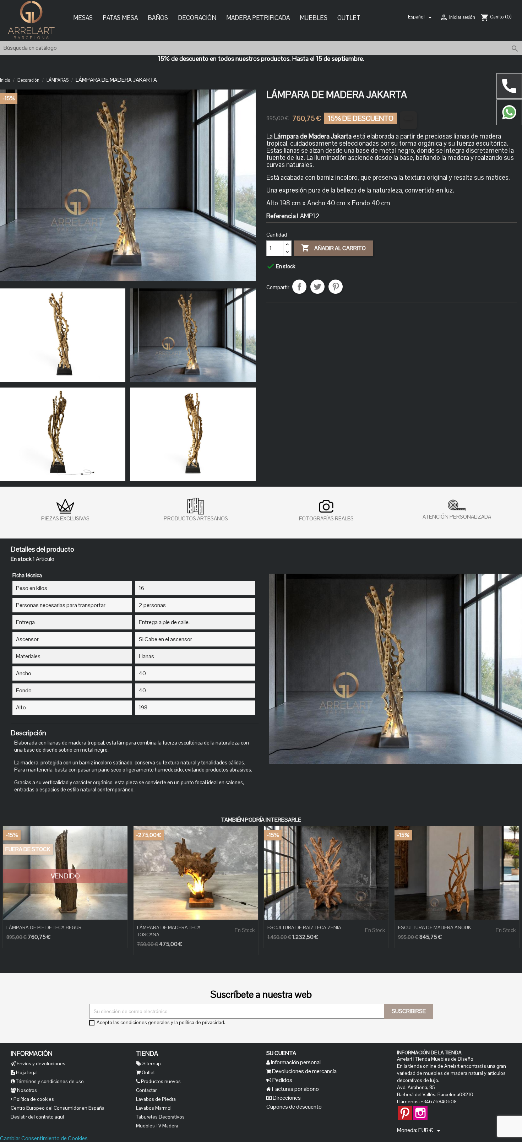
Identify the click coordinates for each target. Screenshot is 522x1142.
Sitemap (151, 1063)
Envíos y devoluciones (40, 1063)
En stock (21, 559)
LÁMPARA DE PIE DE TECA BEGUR (44, 927)
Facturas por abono (295, 1089)
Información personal (295, 1062)
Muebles (313, 17)
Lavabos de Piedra (156, 1099)
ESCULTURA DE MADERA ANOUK (434, 927)
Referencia (281, 215)
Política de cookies (33, 1099)
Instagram (420, 1109)
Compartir (299, 286)
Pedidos (281, 1080)
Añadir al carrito (333, 247)
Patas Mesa (120, 17)
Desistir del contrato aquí (37, 1117)
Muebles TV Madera (157, 1125)
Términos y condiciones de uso (49, 1081)
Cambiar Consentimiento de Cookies (44, 1138)
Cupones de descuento (294, 1106)
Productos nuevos (160, 1081)
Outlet (348, 17)
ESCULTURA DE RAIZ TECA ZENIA (304, 927)
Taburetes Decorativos (160, 1117)
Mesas (83, 17)
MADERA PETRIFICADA (258, 17)
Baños (158, 17)
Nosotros (26, 1090)
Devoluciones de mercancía (304, 1071)
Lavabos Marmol (154, 1108)
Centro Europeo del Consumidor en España (57, 1108)
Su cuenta (281, 1053)
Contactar (146, 1090)
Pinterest (335, 286)
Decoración (197, 17)
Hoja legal (26, 1072)
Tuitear (317, 286)
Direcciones (286, 1098)
